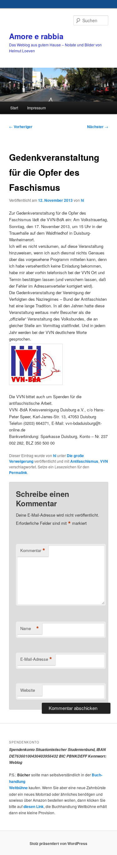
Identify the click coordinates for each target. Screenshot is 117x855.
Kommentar (32, 550)
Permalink (18, 472)
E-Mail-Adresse (36, 659)
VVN (104, 461)
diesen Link (33, 806)
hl (82, 200)
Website (27, 690)
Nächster (97, 126)
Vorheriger (20, 126)
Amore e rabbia (36, 36)
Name (29, 628)
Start (14, 107)
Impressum (36, 107)
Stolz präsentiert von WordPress (58, 843)
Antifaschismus (84, 461)
